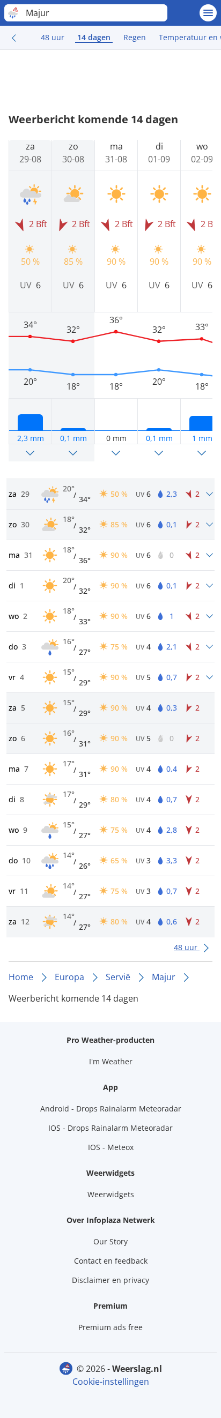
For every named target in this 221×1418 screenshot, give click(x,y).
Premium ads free (110, 1327)
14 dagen (93, 37)
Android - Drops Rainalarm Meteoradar (110, 1108)
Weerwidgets (110, 1194)
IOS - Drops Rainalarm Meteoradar (110, 1128)
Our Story (110, 1241)
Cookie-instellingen (110, 1381)
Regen (134, 37)
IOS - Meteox (111, 1147)
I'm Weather (110, 1061)
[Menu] (208, 12)
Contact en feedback (111, 1261)
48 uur (52, 37)
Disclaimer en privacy (110, 1280)
